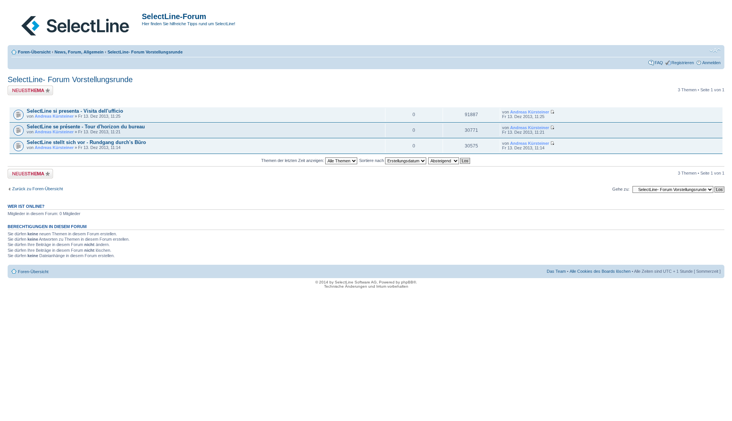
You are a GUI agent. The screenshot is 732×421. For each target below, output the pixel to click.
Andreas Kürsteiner (54, 116)
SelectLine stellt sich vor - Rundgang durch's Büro (86, 142)
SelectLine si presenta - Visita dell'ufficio (75, 111)
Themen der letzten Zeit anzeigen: (293, 160)
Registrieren (682, 62)
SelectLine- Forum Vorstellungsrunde (145, 52)
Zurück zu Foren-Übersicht (37, 188)
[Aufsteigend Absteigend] (449, 160)
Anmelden (711, 62)
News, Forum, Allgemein (79, 52)
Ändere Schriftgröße (715, 50)
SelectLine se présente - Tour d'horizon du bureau (86, 127)
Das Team (556, 271)
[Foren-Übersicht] (76, 24)
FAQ (659, 62)
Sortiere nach (372, 160)
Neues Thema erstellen (29, 88)
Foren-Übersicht (34, 52)
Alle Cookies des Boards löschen (600, 271)
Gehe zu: (620, 189)
